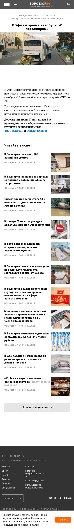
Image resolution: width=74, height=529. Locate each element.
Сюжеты (6, 483)
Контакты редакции (34, 480)
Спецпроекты (8, 488)
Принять (63, 519)
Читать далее (37, 162)
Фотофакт (6, 479)
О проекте (30, 466)
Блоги (5, 475)
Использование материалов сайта (34, 486)
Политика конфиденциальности (34, 474)
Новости (6, 466)
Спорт (5, 471)
